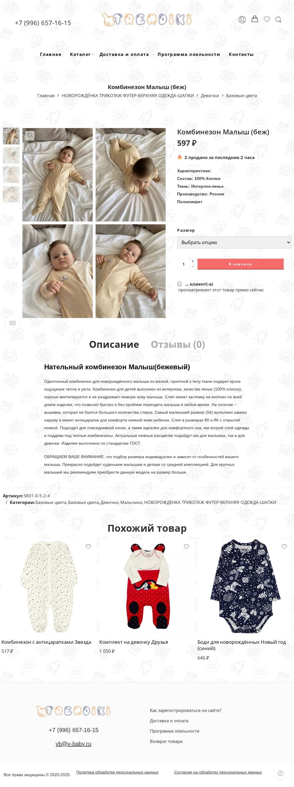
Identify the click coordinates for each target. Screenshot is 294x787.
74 (115, 622)
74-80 (213, 622)
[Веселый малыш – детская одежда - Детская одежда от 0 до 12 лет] (147, 19)
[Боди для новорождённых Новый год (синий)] (245, 586)
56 (17, 613)
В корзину (240, 264)
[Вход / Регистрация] (242, 19)
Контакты (241, 54)
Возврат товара (166, 741)
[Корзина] (255, 20)
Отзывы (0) (178, 344)
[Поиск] (278, 19)
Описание (114, 344)
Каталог (80, 54)
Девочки (210, 95)
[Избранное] (29, 135)
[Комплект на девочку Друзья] (146, 586)
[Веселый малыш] (73, 710)
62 (17, 624)
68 (115, 611)
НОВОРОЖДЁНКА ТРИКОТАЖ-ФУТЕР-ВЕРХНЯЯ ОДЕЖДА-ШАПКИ (128, 95)
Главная (50, 54)
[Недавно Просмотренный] (280, 773)
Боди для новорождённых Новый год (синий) (242, 645)
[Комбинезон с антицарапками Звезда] (48, 586)
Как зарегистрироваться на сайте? (185, 710)
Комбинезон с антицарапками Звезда (46, 642)
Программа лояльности (189, 54)
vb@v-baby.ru (73, 744)
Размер (186, 230)
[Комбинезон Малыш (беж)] (11, 135)
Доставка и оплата (124, 54)
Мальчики (131, 502)
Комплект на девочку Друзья (133, 642)
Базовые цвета (241, 95)
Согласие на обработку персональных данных (218, 772)
